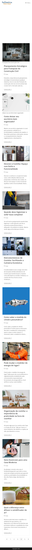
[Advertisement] (16, 22)
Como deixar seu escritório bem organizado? (11, 119)
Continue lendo (8, 89)
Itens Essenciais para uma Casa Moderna (15, 461)
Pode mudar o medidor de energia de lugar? (16, 364)
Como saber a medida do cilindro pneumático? (15, 318)
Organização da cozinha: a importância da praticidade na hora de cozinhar (15, 415)
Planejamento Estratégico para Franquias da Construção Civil (15, 68)
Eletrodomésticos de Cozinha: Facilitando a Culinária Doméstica (14, 260)
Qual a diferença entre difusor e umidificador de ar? (15, 510)
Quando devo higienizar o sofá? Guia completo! (15, 213)
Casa (7, 74)
